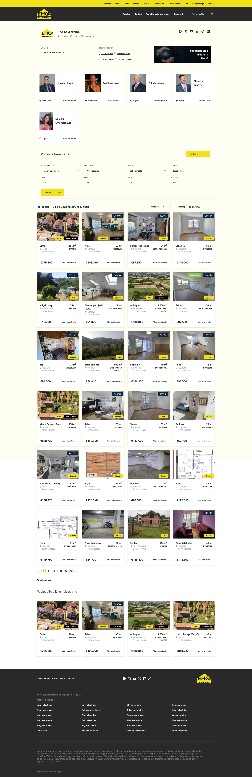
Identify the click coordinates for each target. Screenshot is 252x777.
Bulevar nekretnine (91, 710)
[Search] (212, 14)
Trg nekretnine (89, 725)
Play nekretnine (134, 720)
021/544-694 (123, 53)
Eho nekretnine (89, 715)
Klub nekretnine (44, 715)
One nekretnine (179, 725)
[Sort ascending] (164, 206)
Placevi (136, 3)
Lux (186, 3)
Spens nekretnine (135, 715)
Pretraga (47, 192)
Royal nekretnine (45, 710)
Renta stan (42, 730)
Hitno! (146, 3)
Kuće (117, 3)
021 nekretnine (134, 705)
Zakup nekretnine (90, 730)
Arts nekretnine (134, 725)
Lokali (126, 3)
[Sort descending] (168, 206)
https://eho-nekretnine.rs (52, 52)
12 (66, 571)
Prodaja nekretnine (136, 730)
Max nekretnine (179, 720)
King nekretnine (44, 725)
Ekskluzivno (158, 3)
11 (61, 571)
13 (71, 571)
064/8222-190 (125, 59)
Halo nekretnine (179, 710)
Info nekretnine (179, 705)
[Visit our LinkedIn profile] (144, 678)
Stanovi (107, 3)
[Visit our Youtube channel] (134, 678)
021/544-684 (107, 53)
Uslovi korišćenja (68, 679)
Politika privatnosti (47, 679)
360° (210, 3)
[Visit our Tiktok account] (149, 678)
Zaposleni (178, 14)
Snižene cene (174, 3)
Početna (126, 14)
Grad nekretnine (44, 705)
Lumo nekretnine (180, 730)
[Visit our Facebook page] (124, 678)
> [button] (76, 571)
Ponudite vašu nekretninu (158, 14)
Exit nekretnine (89, 720)
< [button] (39, 571)
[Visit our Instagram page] (129, 678)
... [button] (57, 571)
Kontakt (138, 14)
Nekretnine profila (69, 100)
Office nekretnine (135, 710)
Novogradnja (198, 3)
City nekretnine (89, 705)
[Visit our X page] (139, 678)
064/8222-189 (107, 59)
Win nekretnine (179, 715)
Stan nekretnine (44, 720)
